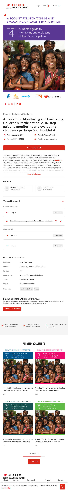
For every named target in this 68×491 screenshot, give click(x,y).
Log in (38, 6)
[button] (18, 481)
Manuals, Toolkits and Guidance (31, 275)
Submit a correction (12, 309)
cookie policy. (6, 488)
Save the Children (26, 262)
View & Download (34, 148)
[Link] (16, 104)
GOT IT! (62, 487)
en (44, 6)
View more (34, 462)
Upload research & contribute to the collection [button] (56, 325)
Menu (55, 6)
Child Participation (27, 279)
